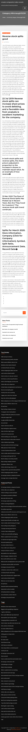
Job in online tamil (5, 678)
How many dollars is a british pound (9, 648)
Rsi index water (4, 639)
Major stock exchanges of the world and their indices (13, 506)
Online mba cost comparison (9, 335)
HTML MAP (19, 729)
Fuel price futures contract (7, 550)
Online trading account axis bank (9, 492)
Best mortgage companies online (9, 556)
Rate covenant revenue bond (8, 681)
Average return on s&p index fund (9, 478)
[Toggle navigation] (25, 8)
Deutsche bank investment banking (9, 586)
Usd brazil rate (4, 650)
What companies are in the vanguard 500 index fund (13, 401)
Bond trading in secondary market (9, 458)
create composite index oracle (12, 2)
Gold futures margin (6, 689)
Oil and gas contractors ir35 (7, 653)
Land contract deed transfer (8, 373)
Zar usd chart (4, 423)
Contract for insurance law (7, 434)
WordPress (17, 728)
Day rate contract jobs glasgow (8, 398)
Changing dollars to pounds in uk (9, 620)
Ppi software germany (6, 509)
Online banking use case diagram (9, 436)
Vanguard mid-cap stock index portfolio (10, 469)
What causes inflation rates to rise (9, 362)
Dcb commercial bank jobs (7, 626)
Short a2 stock (4, 656)
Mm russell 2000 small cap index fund (10, 614)
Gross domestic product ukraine (8, 594)
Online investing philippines (7, 503)
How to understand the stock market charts (11, 659)
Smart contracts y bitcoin (7, 425)
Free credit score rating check (8, 547)
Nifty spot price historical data (8, 447)
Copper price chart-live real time (9, 395)
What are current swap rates (8, 581)
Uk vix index (4, 637)
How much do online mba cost (8, 711)
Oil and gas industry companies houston (10, 475)
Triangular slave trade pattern (8, 412)
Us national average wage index (9, 539)
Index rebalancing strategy (7, 442)
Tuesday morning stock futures (8, 528)
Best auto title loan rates (7, 498)
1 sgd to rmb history (6, 612)
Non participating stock (6, 542)
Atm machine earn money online (9, 617)
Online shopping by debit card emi (9, 370)
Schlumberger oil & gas (6, 664)
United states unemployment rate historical (11, 387)
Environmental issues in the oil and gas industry (12, 675)
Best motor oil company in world (10, 329)
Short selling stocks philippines (8, 525)
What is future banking (6, 667)
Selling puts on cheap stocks (7, 634)
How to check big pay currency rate (9, 381)
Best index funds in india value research (10, 439)
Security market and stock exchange (9, 445)
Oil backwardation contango (8, 592)
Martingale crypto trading (7, 705)
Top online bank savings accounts (9, 703)
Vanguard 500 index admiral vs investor (10, 414)
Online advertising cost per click (8, 467)
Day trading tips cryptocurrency (8, 428)
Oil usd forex (4, 406)
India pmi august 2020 (6, 417)
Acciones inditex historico (7, 545)
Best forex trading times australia (9, 700)
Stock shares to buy (5, 642)
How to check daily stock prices (8, 714)
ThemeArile (13, 729)
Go (24, 312)
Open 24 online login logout (7, 431)
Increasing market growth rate (8, 456)
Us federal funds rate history (8, 367)
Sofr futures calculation (6, 645)
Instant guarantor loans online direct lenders (12, 717)
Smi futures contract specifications (9, 379)
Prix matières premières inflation (9, 495)
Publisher (6, 42)
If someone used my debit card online (10, 564)
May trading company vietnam (8, 409)
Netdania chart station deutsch (8, 365)
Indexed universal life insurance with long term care (13, 512)
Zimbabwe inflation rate (7, 464)
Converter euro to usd (7, 338)
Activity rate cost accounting (8, 392)
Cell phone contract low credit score (9, 570)
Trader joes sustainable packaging (9, 534)
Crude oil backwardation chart (8, 450)
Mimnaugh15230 (6, 33)
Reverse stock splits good (7, 390)
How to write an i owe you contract (9, 376)
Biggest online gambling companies (9, 609)
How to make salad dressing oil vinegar (10, 453)
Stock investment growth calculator (9, 359)
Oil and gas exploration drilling (8, 501)
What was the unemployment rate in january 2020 (12, 561)
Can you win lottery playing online (9, 697)
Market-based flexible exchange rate (10, 520)
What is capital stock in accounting (9, 536)
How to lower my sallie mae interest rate (10, 623)
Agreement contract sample (7, 589)
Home (4, 17)
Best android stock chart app (8, 672)
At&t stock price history (6, 356)
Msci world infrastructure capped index (10, 575)
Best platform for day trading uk (8, 553)
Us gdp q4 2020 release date (7, 420)
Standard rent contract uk (8, 332)
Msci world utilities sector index (8, 559)
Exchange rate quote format (8, 567)
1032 (2, 719)
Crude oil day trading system (8, 531)
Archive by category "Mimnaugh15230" (16, 17)
